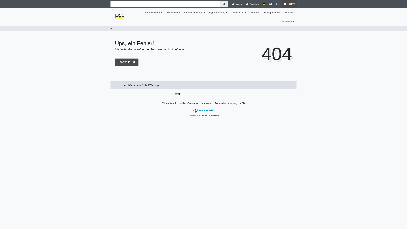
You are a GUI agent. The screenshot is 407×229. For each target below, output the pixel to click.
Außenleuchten (152, 12)
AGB (242, 103)
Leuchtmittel (238, 12)
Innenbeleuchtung (193, 12)
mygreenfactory (217, 12)
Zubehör (255, 12)
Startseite (289, 12)
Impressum (206, 103)
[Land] (264, 4)
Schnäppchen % (272, 12)
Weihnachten (173, 12)
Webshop (287, 21)
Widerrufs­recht (169, 103)
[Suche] (224, 4)
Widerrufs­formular (189, 103)
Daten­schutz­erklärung (226, 103)
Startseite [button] (124, 62)
